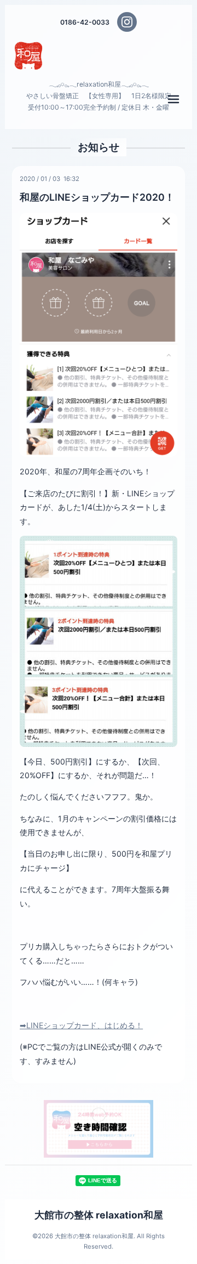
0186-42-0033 (84, 22)
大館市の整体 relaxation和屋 (98, 1215)
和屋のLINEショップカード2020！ (97, 197)
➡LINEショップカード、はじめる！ (81, 1025)
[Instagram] (127, 22)
